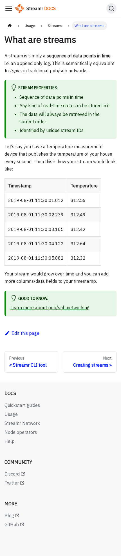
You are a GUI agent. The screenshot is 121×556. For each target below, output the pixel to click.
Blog (9, 515)
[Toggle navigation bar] (9, 8)
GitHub (12, 524)
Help (10, 441)
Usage (11, 414)
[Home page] (10, 25)
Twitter (12, 483)
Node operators (21, 432)
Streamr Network (22, 423)
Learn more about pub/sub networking (49, 307)
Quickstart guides (22, 405)
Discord (12, 474)
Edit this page (25, 333)
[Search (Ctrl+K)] (111, 8)
